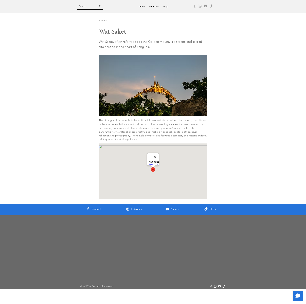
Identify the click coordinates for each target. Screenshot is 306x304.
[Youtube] (205, 6)
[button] (154, 6)
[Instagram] (200, 6)
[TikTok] (211, 6)
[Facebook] (195, 6)
